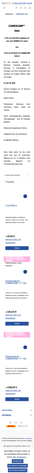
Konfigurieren (17, 461)
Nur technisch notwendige (18, 466)
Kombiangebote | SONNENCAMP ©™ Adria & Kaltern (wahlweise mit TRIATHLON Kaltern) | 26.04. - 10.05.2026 (17, 282)
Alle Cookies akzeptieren (17, 470)
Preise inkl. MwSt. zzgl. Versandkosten (13, 241)
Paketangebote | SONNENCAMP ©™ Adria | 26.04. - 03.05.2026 (16, 358)
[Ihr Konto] (25, 8)
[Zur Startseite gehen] (17, 3)
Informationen (6, 415)
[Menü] (4, 8)
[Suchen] (16, 8)
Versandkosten (28, 438)
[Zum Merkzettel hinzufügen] (25, 196)
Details (17, 248)
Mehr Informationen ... (20, 457)
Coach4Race (11, 205)
